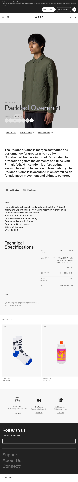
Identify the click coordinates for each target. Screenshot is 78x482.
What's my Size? (11, 132)
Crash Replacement (44, 132)
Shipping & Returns (26, 132)
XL (23, 120)
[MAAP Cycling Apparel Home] (39, 18)
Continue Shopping (63, 9)
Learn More (17, 413)
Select (38, 120)
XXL (27, 120)
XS (7, 120)
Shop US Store (47, 9)
